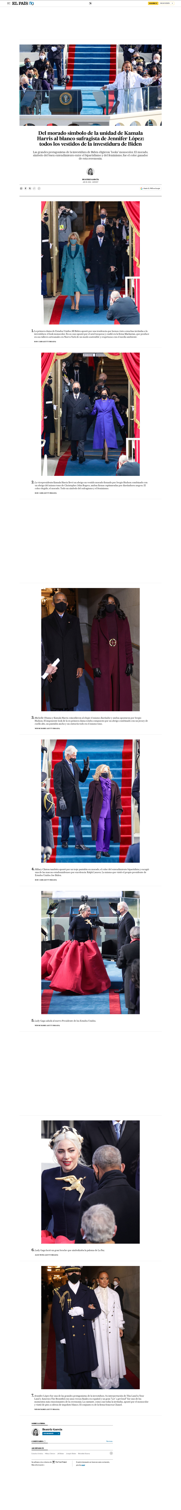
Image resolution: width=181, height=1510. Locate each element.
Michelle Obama (84, 1454)
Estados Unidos (37, 1454)
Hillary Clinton (50, 1454)
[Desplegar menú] (9, 3)
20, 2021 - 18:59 (90, 182)
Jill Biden (60, 1454)
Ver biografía (48, 1433)
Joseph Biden (71, 1454)
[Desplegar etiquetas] (111, 1453)
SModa (90, 3)
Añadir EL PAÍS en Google (151, 188)
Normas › (109, 1441)
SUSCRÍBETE (153, 3)
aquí (83, 1465)
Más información (38, 1465)
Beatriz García (90, 179)
